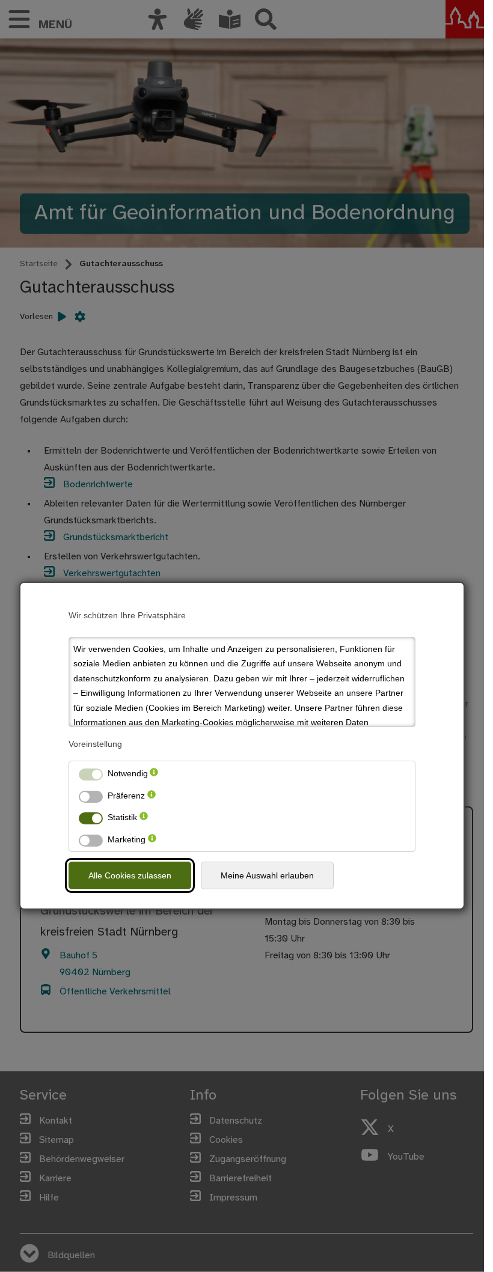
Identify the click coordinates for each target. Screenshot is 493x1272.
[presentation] (154, 773)
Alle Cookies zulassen (129, 875)
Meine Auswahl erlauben (267, 875)
